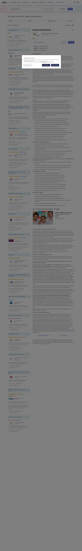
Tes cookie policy (44, 61)
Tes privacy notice (51, 61)
